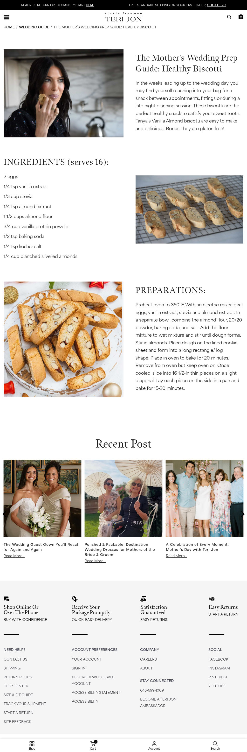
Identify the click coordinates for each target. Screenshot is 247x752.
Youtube (217, 685)
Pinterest (218, 677)
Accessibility (85, 701)
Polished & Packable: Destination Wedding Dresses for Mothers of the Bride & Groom (120, 549)
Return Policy (18, 677)
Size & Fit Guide (18, 694)
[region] (5, 514)
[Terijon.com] (123, 17)
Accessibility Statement (96, 692)
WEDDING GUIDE (34, 27)
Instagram (219, 668)
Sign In (79, 668)
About (146, 668)
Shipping (12, 668)
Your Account (87, 659)
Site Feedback (17, 721)
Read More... (14, 555)
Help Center (16, 685)
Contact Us (15, 659)
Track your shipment (25, 703)
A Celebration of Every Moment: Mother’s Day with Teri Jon (197, 546)
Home (9, 27)
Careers (148, 659)
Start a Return (224, 614)
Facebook (218, 659)
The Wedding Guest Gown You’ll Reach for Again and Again (42, 546)
